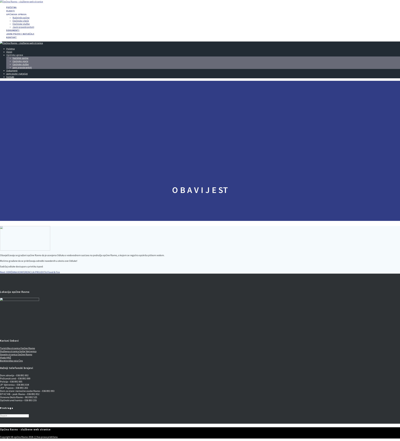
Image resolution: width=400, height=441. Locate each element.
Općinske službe (21, 23)
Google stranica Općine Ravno (16, 354)
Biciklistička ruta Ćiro (11, 360)
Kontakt (11, 37)
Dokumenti (12, 30)
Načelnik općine (21, 17)
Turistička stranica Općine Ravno (17, 348)
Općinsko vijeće (20, 20)
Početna (11, 7)
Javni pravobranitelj (23, 27)
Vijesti (10, 10)
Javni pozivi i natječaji (20, 33)
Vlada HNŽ (5, 357)
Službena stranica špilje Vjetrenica (18, 351)
